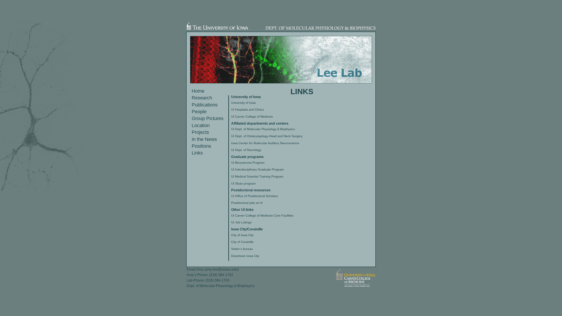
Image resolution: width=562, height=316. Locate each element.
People (199, 111)
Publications (205, 105)
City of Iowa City (242, 235)
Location (201, 125)
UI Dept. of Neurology (246, 150)
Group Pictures (207, 118)
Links (197, 153)
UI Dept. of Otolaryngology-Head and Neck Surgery (267, 136)
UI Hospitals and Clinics (247, 109)
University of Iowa (243, 102)
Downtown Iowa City (245, 256)
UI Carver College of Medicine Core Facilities (262, 215)
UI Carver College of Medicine (252, 116)
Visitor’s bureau (242, 249)
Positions (201, 146)
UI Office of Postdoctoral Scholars (254, 196)
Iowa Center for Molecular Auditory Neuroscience (265, 143)
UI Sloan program (243, 183)
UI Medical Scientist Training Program (257, 176)
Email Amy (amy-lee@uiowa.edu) (213, 269)
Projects (200, 132)
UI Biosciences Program (248, 162)
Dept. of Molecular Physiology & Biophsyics (220, 286)
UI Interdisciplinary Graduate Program (257, 169)
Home (198, 91)
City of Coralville (242, 242)
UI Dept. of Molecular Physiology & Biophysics (263, 129)
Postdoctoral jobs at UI (247, 203)
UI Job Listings (241, 222)
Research (202, 98)
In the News (204, 139)
